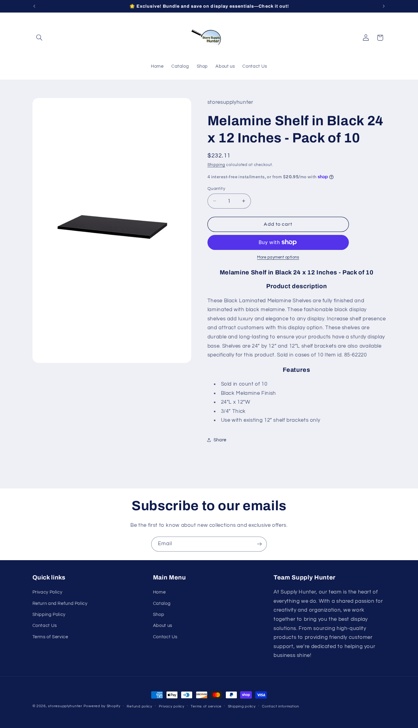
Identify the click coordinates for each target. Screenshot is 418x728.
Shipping (216, 165)
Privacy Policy (47, 592)
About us (162, 625)
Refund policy (139, 706)
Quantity (216, 188)
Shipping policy (242, 706)
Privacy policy (172, 706)
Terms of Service (50, 637)
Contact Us (44, 625)
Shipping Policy (48, 614)
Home (159, 592)
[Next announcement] (383, 6)
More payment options (278, 257)
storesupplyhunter (65, 706)
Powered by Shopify (102, 706)
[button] (39, 38)
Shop (158, 614)
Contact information (280, 706)
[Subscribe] (259, 544)
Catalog (161, 603)
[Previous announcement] (34, 6)
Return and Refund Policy (60, 603)
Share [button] (220, 440)
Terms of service (206, 706)
